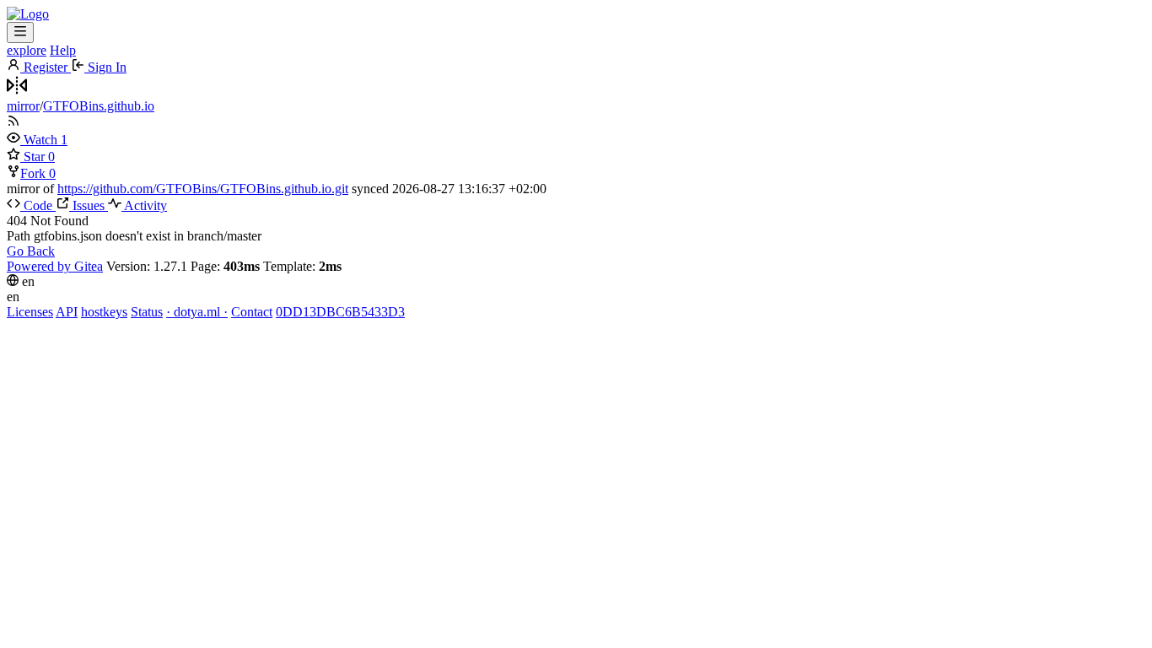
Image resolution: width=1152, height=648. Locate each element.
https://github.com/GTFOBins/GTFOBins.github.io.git (202, 188)
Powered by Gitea (55, 266)
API (67, 312)
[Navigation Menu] (20, 32)
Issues (88, 205)
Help (63, 50)
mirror (23, 106)
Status (147, 312)
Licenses (30, 312)
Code (38, 205)
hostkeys (104, 312)
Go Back (31, 251)
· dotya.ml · (197, 312)
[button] (34, 139)
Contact (251, 312)
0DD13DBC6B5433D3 (340, 312)
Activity (144, 205)
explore (26, 50)
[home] (28, 14)
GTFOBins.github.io (98, 106)
